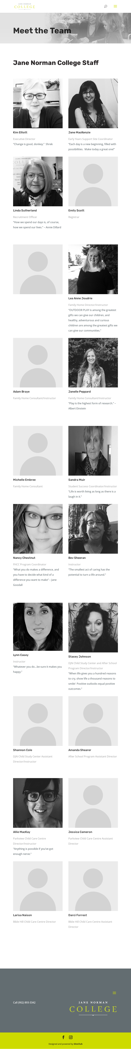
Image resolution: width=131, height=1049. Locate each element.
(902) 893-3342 (26, 1002)
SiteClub (78, 1043)
